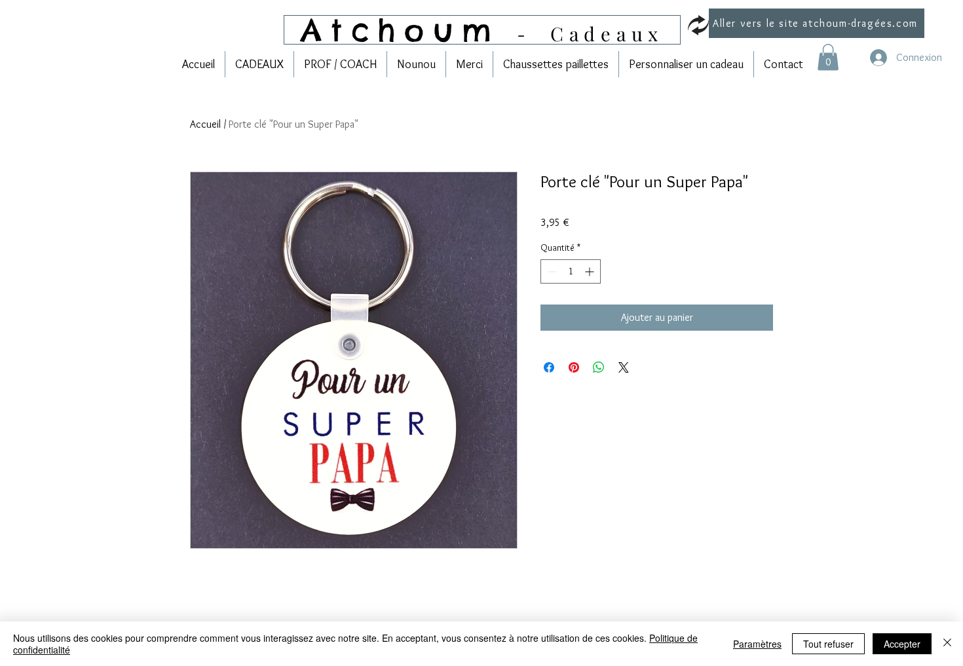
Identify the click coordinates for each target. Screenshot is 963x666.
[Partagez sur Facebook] (549, 367)
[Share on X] (624, 367)
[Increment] (590, 271)
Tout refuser (828, 643)
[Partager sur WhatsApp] (599, 367)
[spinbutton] (570, 271)
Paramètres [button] (757, 643)
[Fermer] (947, 644)
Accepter (902, 643)
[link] (828, 57)
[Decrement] (550, 271)
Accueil (205, 124)
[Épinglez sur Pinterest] (574, 367)
